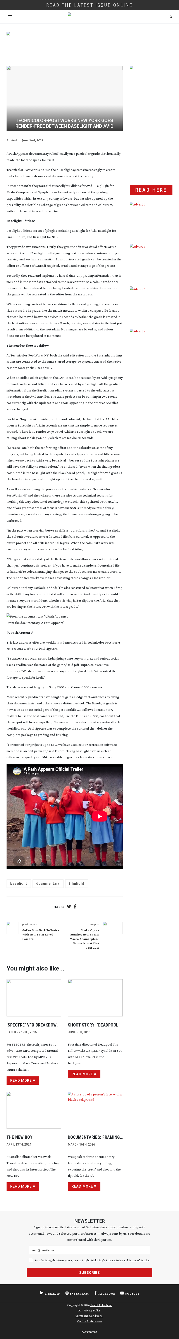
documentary (48, 883)
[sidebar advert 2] (151, 262)
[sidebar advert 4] (151, 371)
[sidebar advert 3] (151, 304)
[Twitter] (69, 907)
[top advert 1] (90, 45)
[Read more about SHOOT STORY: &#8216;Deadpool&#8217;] (95, 997)
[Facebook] (75, 907)
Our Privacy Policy (89, 1310)
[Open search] (171, 17)
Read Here (151, 190)
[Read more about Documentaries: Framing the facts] (95, 1110)
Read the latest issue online (89, 5)
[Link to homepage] (89, 16)
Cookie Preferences (89, 1321)
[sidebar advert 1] (151, 219)
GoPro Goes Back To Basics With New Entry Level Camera (40, 934)
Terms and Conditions (89, 1315)
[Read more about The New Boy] (34, 1110)
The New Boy (20, 1137)
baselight (18, 883)
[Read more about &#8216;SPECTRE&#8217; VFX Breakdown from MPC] (34, 997)
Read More (21, 1080)
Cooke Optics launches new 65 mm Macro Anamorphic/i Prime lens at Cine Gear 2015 (84, 938)
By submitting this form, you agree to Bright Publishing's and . (92, 1260)
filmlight (76, 883)
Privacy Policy (114, 1260)
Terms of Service (139, 1260)
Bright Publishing (101, 1305)
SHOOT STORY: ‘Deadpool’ (94, 1025)
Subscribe (89, 1273)
